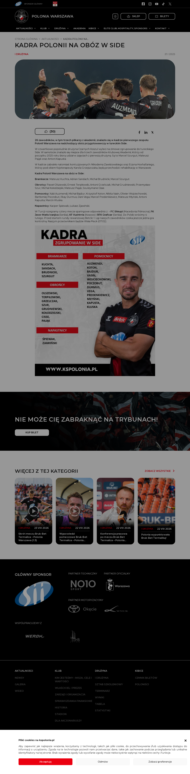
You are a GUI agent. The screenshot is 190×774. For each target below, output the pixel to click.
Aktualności (24, 28)
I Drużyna (102, 677)
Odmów (103, 761)
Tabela (100, 704)
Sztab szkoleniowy (109, 684)
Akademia (79, 28)
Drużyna (60, 28)
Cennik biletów (146, 677)
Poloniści (142, 684)
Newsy (19, 677)
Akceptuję (45, 761)
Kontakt (161, 28)
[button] (185, 740)
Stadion (61, 714)
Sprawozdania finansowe (73, 701)
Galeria (20, 684)
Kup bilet (32, 432)
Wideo (19, 691)
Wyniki (99, 697)
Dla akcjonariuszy (68, 720)
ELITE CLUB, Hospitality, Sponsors (125, 28)
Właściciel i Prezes (68, 688)
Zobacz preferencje (160, 761)
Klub (43, 28)
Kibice (92, 28)
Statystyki (102, 710)
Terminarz (102, 691)
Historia (61, 707)
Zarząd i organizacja (70, 694)
